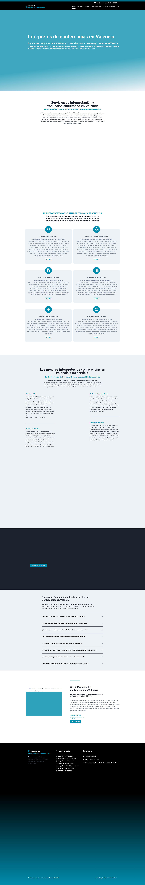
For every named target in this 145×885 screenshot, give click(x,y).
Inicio (73, 6)
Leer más (48, 259)
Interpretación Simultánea (65, 756)
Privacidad (107, 878)
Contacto (112, 6)
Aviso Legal (99, 878)
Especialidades (97, 6)
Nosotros (80, 6)
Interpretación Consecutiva (66, 761)
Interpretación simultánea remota (96, 236)
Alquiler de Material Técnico (66, 763)
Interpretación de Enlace (65, 770)
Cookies (114, 878)
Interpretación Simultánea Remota (68, 766)
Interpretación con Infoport (66, 768)
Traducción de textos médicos (48, 277)
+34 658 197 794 (90, 756)
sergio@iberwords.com (92, 759)
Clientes (105, 6)
